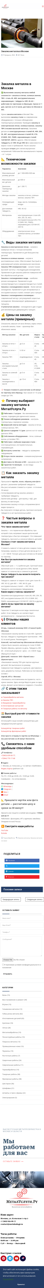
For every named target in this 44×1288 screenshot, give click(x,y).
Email (5, 795)
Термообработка (9, 838)
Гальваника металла (10, 1009)
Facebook (11, 860)
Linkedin (11, 871)
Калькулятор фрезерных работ (13, 731)
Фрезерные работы (10, 1079)
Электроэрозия (8, 1097)
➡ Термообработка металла (12, 697)
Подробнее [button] (8, 1279)
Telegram (7, 789)
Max (5, 792)
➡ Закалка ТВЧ (7, 700)
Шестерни (6, 1083)
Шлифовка (6, 1088)
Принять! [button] (21, 1284)
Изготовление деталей (11, 1018)
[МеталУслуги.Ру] (5, 6)
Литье (4, 1028)
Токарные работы (9, 1074)
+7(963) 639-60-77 (8, 755)
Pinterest (11, 877)
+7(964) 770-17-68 (8, 758)
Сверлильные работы (11, 1065)
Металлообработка (10, 1032)
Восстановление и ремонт (13, 1000)
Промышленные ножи (11, 1046)
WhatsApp (7, 786)
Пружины (6, 1051)
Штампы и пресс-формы (12, 1093)
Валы (4, 995)
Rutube (4, 833)
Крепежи (6, 1023)
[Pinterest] (3, 1258)
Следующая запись (34, 899)
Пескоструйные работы (11, 1037)
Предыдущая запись (11, 899)
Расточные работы (10, 1056)
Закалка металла (24, 838)
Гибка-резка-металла (10, 1014)
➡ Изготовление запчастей (12, 706)
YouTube (4, 830)
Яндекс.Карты (6, 768)
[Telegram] (10, 1258)
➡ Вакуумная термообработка (13, 703)
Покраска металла (9, 1042)
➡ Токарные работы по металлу (14, 708)
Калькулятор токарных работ (13, 728)
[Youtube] (16, 1258)
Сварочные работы (10, 1060)
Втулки (5, 1004)
